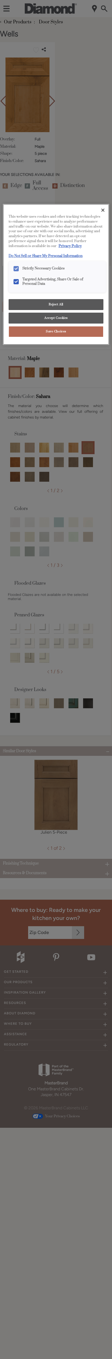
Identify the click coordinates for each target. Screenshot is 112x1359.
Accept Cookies (56, 318)
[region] (56, 274)
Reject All (56, 304)
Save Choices (56, 331)
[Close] (103, 210)
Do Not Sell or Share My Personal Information (46, 256)
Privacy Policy (70, 246)
